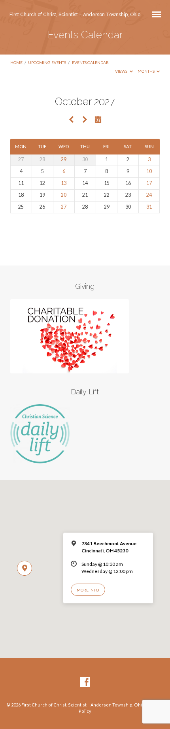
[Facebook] (85, 682)
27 (63, 207)
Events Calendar (90, 62)
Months (146, 71)
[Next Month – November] (84, 120)
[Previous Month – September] (71, 120)
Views (121, 71)
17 (149, 183)
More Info (88, 590)
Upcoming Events (47, 62)
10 (149, 171)
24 (149, 195)
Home (16, 62)
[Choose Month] (98, 119)
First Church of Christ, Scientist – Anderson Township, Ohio (74, 14)
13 (63, 183)
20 (63, 195)
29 (63, 159)
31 (149, 207)
